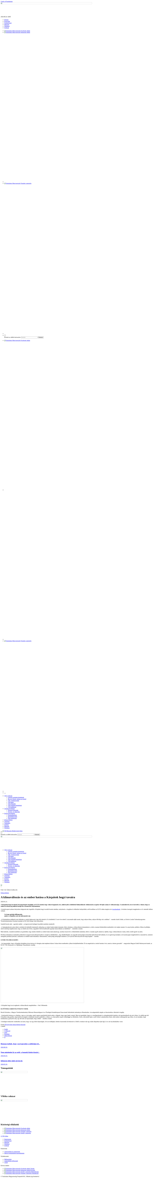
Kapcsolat (7, 21)
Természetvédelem (9, 808)
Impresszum (7, 1139)
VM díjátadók (12, 804)
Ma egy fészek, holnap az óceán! (17, 799)
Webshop (7, 26)
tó (4, 1037)
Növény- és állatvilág (14, 812)
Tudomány (7, 823)
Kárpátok (7, 1034)
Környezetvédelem (9, 813)
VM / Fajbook (8, 796)
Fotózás (6, 824)
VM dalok (11, 802)
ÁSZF (6, 1162)
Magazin (6, 24)
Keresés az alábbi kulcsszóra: (12, 337)
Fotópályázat (7, 23)
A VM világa (4, 1136)
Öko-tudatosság (12, 818)
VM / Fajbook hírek (13, 800)
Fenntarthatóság (12, 815)
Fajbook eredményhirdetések (16, 797)
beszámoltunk (116, 909)
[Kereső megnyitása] (5, 335)
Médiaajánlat (7, 1159)
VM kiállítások (12, 807)
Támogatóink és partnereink (12, 1151)
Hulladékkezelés (12, 816)
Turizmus (7, 821)
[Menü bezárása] (5, 793)
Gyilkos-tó (7, 1031)
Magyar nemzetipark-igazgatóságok (14, 1153)
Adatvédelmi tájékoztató (11, 1161)
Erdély (6, 1029)
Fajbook (6, 28)
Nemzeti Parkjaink (13, 810)
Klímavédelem (8, 820)
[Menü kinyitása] (1, 831)
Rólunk (6, 20)
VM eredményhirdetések (15, 805)
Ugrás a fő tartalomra (7, 1)
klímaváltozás (8, 1035)
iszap (5, 1032)
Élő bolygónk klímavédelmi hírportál (15, 1024)
